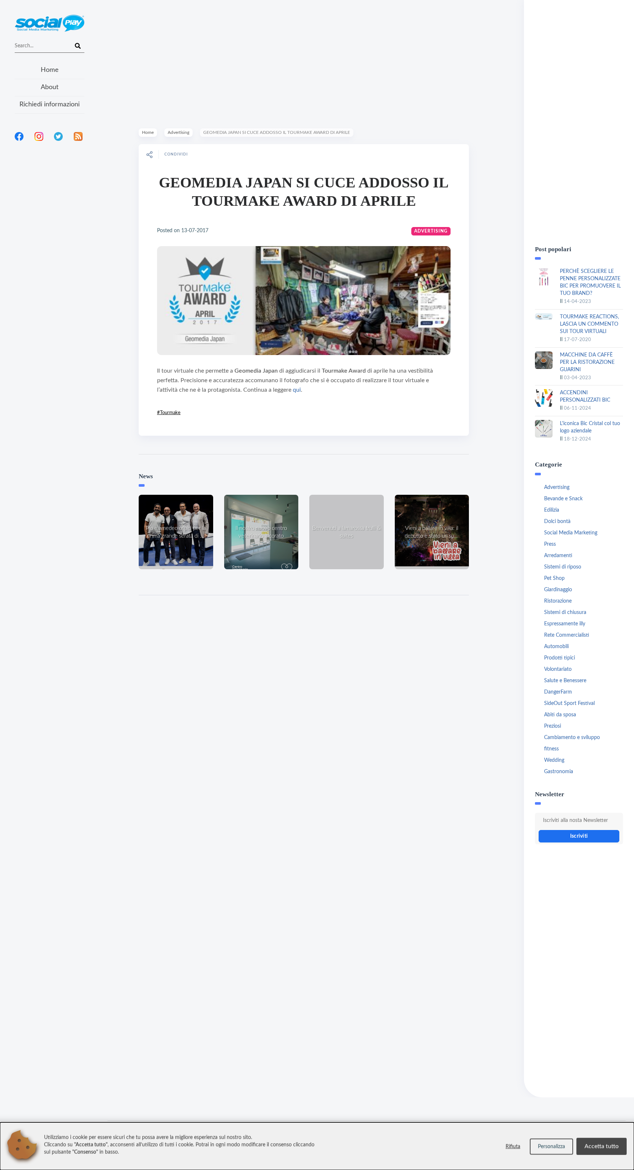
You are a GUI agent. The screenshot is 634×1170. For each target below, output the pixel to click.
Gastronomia (558, 771)
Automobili (556, 646)
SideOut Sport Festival (569, 703)
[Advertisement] (49, 241)
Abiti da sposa (560, 714)
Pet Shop (554, 578)
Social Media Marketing (570, 532)
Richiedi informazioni (49, 104)
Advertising (178, 132)
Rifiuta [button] (513, 1146)
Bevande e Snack (563, 498)
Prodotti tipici (559, 658)
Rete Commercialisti (566, 635)
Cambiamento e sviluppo (572, 737)
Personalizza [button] (551, 1146)
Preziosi (552, 726)
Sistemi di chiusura (565, 612)
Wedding (554, 760)
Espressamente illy (564, 623)
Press (550, 544)
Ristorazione (558, 601)
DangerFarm (558, 692)
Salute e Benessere (565, 680)
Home (50, 70)
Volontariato (558, 669)
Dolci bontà (557, 521)
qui (297, 390)
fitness (551, 749)
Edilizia (551, 510)
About (49, 87)
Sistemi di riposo (562, 567)
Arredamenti (558, 555)
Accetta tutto (601, 1146)
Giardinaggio (558, 589)
